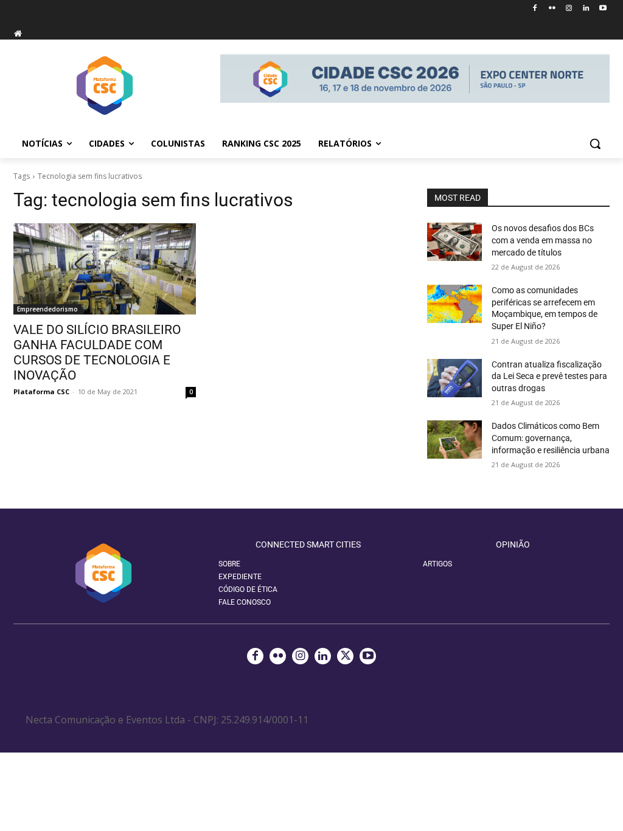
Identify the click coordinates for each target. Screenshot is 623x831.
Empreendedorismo (47, 309)
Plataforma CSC (41, 391)
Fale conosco (244, 602)
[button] (595, 143)
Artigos (437, 564)
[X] (345, 656)
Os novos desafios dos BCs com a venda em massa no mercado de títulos (543, 240)
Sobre (229, 564)
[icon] (17, 33)
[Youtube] (603, 9)
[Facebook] (535, 9)
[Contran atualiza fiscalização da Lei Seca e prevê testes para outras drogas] (454, 378)
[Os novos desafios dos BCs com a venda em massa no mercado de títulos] (454, 242)
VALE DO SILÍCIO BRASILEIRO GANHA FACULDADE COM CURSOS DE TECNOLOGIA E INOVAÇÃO (97, 352)
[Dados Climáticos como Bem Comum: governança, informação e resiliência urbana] (454, 439)
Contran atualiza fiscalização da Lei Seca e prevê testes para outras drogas (549, 376)
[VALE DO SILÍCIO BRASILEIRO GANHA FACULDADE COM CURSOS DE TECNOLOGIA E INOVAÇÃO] (104, 269)
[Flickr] (552, 9)
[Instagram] (569, 9)
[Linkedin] (586, 9)
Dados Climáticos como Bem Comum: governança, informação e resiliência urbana (551, 437)
